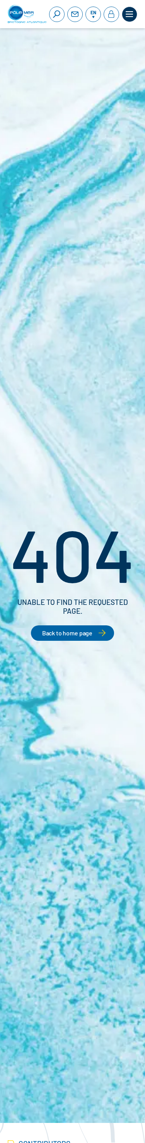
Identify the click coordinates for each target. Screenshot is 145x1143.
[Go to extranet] (111, 14)
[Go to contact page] (75, 14)
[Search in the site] (57, 14)
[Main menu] (129, 14)
